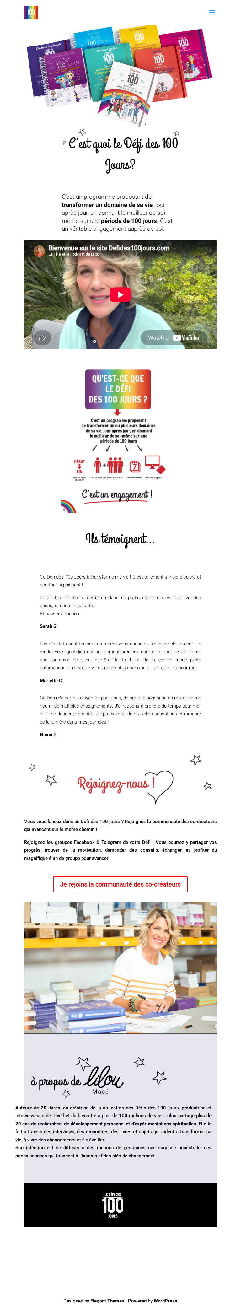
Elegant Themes (107, 1301)
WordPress (165, 1301)
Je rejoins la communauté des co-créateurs (120, 884)
